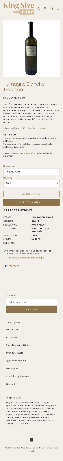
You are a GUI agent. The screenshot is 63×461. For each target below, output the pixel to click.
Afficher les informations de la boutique (25, 257)
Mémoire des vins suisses (34, 128)
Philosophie (12, 368)
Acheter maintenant (31, 202)
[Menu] (58, 8)
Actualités (11, 337)
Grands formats (14, 352)
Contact (10, 384)
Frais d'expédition (27, 153)
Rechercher (12, 329)
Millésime (7, 178)
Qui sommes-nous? (17, 360)
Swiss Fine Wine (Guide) (18, 345)
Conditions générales (17, 376)
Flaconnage (9, 166)
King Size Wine (18, 448)
